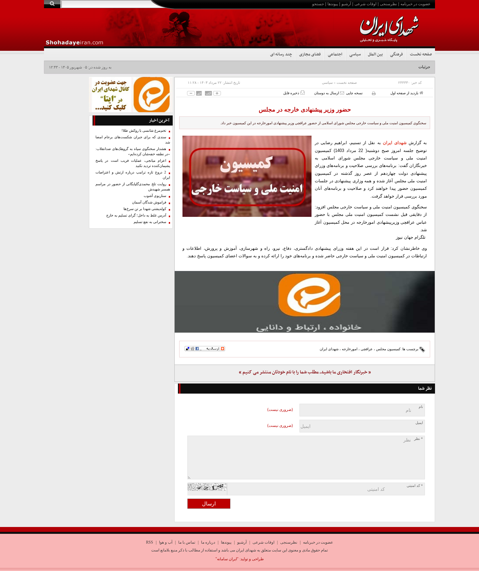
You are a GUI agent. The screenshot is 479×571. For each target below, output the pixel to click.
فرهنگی (396, 54)
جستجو (318, 4)
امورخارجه (349, 349)
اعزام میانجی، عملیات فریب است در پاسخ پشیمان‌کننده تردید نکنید (132, 163)
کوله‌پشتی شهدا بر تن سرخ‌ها (144, 209)
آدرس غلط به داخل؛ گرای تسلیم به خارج (136, 215)
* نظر (418, 439)
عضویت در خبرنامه (415, 4)
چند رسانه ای (281, 54)
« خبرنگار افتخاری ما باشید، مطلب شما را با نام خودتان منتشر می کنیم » (305, 372)
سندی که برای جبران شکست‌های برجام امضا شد (132, 139)
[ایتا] (305, 301)
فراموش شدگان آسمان (149, 202)
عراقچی (367, 349)
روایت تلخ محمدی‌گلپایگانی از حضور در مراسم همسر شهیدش (132, 186)
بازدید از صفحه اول (404, 93)
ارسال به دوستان (327, 93)
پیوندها (332, 4)
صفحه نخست (421, 54)
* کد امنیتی (415, 486)
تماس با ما (186, 542)
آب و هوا (165, 542)
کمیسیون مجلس (388, 349)
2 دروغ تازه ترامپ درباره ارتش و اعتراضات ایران (132, 175)
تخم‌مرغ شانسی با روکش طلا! (144, 130)
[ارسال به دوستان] (342, 93)
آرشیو (346, 4)
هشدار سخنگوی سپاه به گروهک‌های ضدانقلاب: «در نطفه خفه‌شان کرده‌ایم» (132, 151)
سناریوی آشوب (155, 196)
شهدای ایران (395, 142)
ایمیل (419, 423)
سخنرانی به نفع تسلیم (150, 222)
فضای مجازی (310, 54)
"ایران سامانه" (227, 559)
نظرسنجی (388, 4)
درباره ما (208, 542)
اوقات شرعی (365, 4)
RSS (149, 542)
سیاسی (355, 54)
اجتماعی (335, 54)
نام (421, 407)
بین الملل (375, 54)
